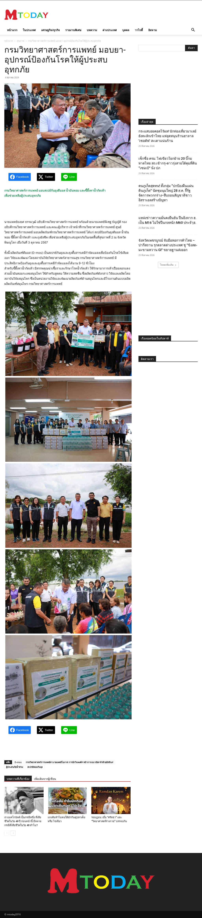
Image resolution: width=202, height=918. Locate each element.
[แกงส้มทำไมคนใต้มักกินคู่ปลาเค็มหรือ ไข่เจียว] (67, 800)
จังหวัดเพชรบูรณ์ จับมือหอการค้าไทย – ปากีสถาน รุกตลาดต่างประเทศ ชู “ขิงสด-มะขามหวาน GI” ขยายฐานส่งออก (167, 245)
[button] (193, 30)
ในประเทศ (29, 30)
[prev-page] (6, 833)
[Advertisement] (126, 15)
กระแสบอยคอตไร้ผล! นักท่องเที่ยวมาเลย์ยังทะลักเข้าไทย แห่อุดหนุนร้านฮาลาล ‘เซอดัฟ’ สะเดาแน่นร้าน (167, 136)
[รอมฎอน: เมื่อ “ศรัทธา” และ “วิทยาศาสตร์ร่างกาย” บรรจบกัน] (111, 800)
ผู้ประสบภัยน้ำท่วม (14, 766)
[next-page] (13, 833)
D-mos (18, 762)
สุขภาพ (20, 40)
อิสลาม (152, 30)
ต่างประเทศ (110, 30)
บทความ (92, 30)
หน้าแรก (12, 30)
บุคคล (125, 30)
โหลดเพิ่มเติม (167, 264)
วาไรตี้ (139, 30)
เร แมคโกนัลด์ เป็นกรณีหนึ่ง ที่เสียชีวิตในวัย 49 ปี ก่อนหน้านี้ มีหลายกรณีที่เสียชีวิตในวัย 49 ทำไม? (22, 821)
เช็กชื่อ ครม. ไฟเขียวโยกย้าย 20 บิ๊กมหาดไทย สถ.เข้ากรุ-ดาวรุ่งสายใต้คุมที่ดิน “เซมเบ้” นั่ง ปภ (167, 163)
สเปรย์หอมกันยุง (35, 766)
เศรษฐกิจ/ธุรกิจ (50, 30)
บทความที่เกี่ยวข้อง (18, 778)
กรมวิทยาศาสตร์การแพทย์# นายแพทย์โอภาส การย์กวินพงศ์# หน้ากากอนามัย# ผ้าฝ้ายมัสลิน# (69, 762)
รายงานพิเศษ (73, 30)
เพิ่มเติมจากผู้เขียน (45, 778)
